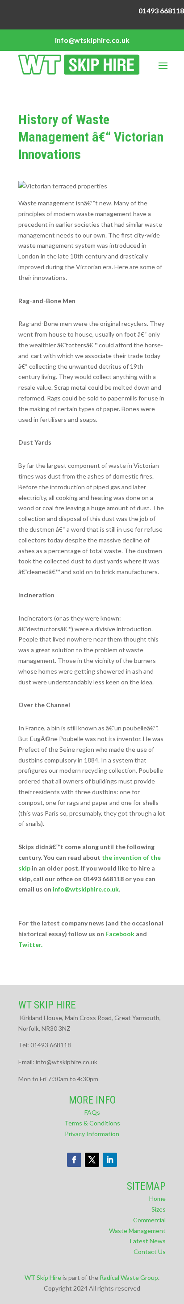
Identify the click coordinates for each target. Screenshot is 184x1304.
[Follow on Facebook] (74, 1160)
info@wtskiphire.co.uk (86, 889)
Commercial (149, 1220)
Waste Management (137, 1230)
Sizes (158, 1209)
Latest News (148, 1241)
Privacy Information (92, 1133)
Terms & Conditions (92, 1123)
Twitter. (30, 944)
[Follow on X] (92, 1160)
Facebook (119, 933)
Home (157, 1198)
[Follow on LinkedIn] (110, 1160)
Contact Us (150, 1251)
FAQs (92, 1112)
